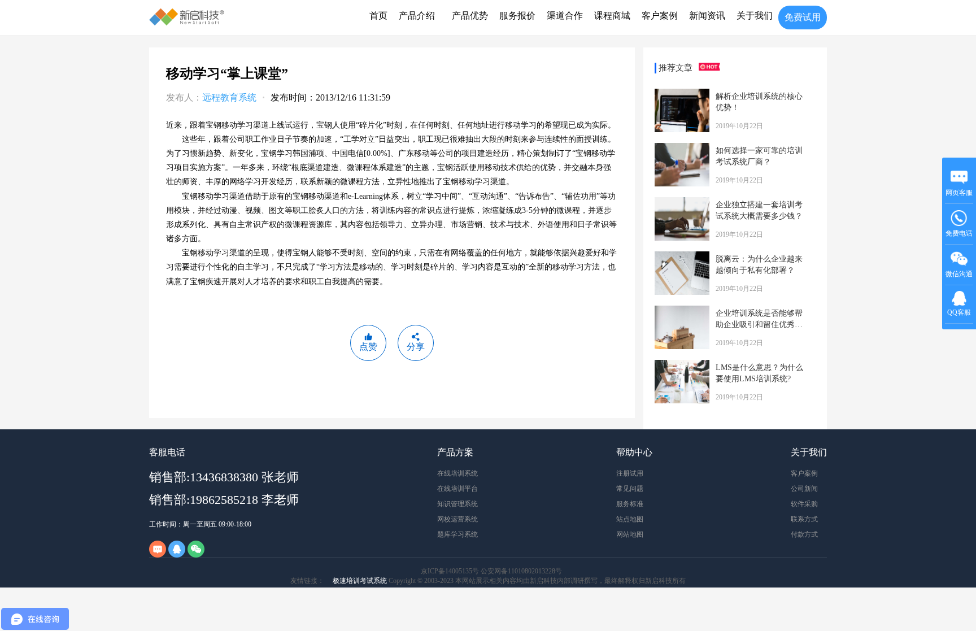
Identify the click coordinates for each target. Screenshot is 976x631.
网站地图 (629, 534)
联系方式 (804, 519)
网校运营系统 (457, 519)
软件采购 (804, 504)
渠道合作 (565, 15)
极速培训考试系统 (360, 581)
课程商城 (612, 15)
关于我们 (755, 15)
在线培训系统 (457, 473)
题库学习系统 (457, 534)
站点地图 (629, 519)
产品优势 (470, 15)
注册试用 (629, 473)
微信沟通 (959, 277)
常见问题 (629, 489)
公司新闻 (804, 489)
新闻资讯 (707, 15)
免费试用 (803, 17)
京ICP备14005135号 (450, 571)
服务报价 (517, 15)
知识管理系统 (457, 504)
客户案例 (660, 15)
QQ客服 (959, 312)
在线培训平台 (457, 489)
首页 (378, 15)
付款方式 (804, 534)
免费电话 (959, 233)
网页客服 (959, 193)
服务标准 (629, 504)
